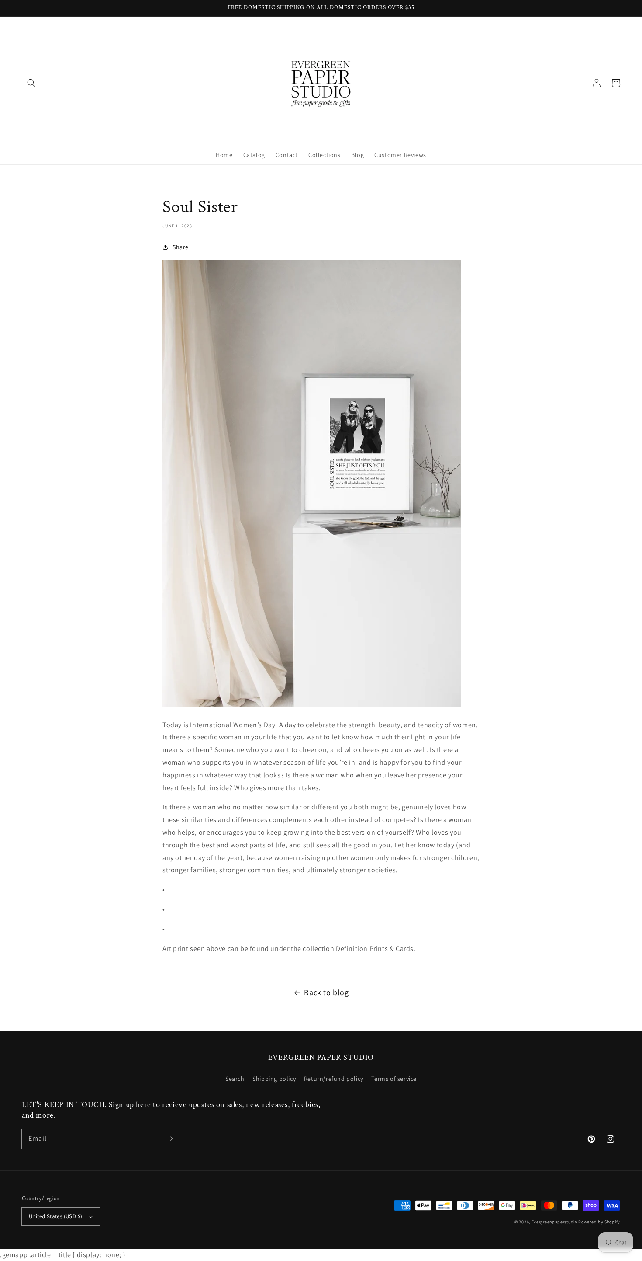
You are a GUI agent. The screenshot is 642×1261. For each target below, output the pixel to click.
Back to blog (326, 992)
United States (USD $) (55, 1216)
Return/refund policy (333, 1079)
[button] (31, 83)
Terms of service (394, 1079)
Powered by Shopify (599, 1222)
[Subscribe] (169, 1138)
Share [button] (181, 247)
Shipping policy (274, 1079)
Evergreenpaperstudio (554, 1222)
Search (235, 1079)
